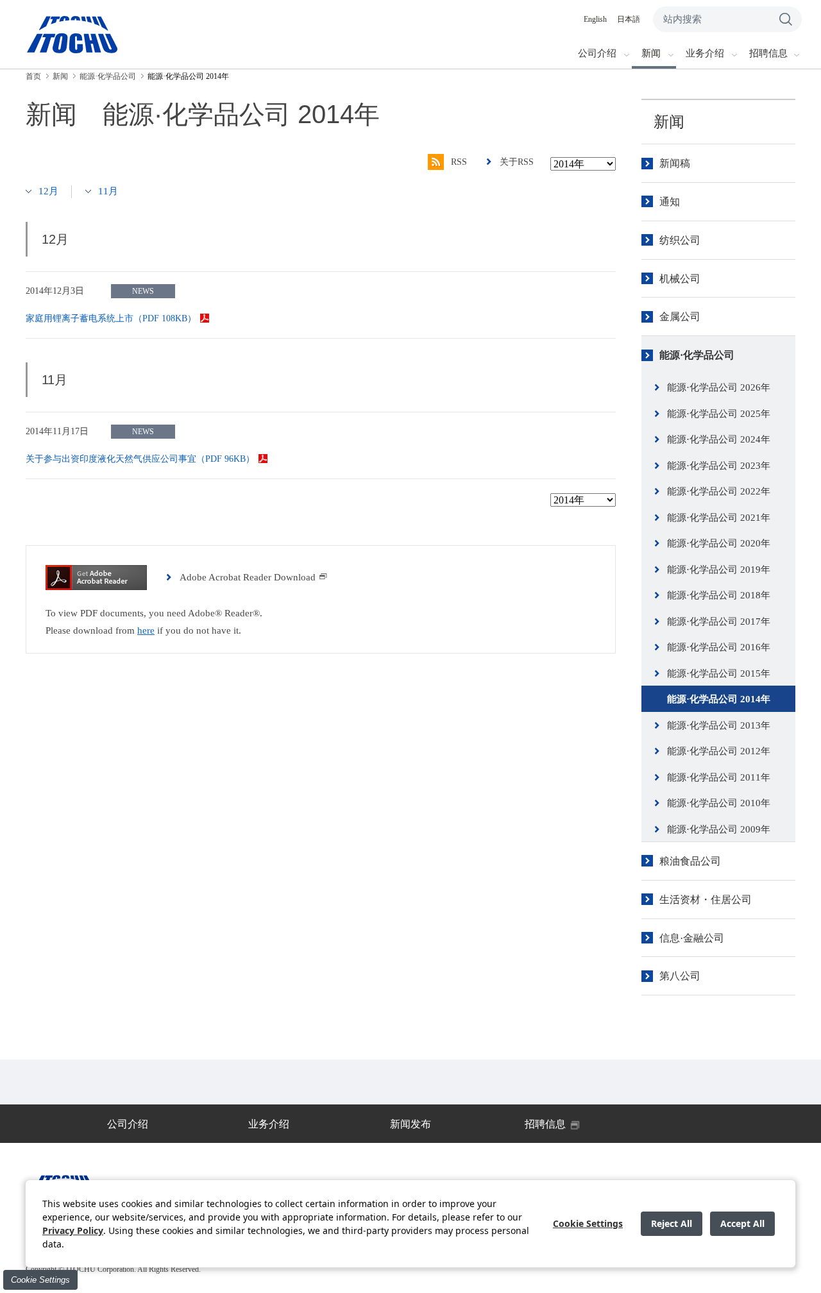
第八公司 (679, 975)
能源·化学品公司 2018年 (718, 595)
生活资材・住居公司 (705, 899)
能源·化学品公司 (696, 355)
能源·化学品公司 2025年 (718, 414)
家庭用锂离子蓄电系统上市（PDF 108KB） (111, 318)
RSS (459, 162)
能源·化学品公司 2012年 (718, 751)
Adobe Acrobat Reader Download (248, 577)
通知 (669, 201)
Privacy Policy (72, 1230)
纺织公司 (679, 240)
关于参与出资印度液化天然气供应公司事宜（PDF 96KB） (140, 459)
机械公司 (679, 278)
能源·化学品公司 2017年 (718, 621)
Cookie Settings (40, 1280)
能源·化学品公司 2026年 (718, 387)
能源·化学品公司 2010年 (718, 803)
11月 (108, 191)
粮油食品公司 (690, 861)
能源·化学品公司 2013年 (718, 725)
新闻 (669, 122)
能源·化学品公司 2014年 (718, 699)
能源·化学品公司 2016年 (718, 647)
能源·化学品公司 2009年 (718, 829)
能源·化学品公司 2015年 (718, 673)
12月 (48, 191)
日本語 (628, 19)
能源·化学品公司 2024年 (718, 439)
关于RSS (517, 162)
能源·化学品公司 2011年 (718, 777)
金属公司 (679, 316)
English (595, 19)
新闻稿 (674, 163)
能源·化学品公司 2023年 (718, 466)
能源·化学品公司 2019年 (718, 569)
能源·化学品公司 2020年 (718, 543)
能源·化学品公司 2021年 (718, 517)
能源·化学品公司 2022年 (718, 491)
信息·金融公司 (691, 938)
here (146, 630)
